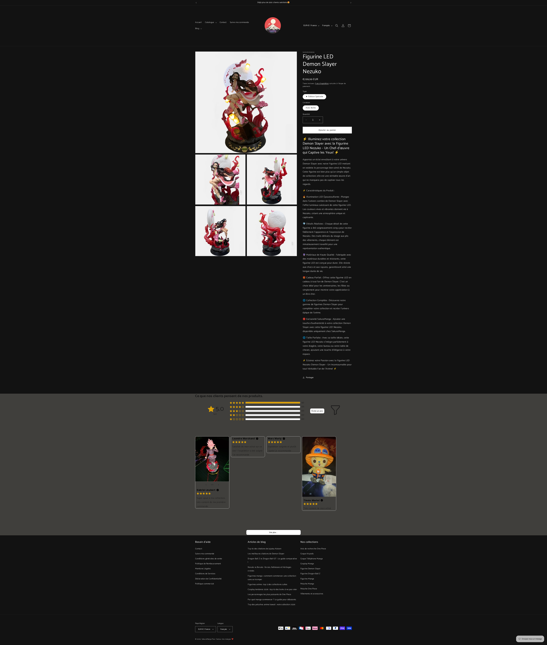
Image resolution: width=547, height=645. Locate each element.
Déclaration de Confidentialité (208, 578)
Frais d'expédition (322, 83)
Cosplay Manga (307, 563)
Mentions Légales (203, 568)
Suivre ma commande (204, 553)
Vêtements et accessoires (311, 593)
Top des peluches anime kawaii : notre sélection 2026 (271, 604)
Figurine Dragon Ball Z (310, 573)
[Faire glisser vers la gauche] (206, 485)
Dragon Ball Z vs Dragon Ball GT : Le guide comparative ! (272, 560)
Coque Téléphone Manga (311, 558)
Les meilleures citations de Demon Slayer (266, 553)
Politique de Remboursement (208, 563)
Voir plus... (273, 532)
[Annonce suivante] (351, 2)
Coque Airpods (307, 553)
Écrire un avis (317, 411)
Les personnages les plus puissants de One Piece (269, 594)
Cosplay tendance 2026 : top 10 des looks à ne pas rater (272, 589)
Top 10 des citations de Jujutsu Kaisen (264, 548)
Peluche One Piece (308, 588)
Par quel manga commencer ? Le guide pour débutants (272, 599)
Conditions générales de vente (208, 558)
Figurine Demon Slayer (310, 568)
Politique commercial (204, 583)
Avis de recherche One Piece (313, 548)
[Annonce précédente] (196, 2)
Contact (198, 548)
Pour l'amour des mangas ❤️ (223, 639)
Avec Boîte (311, 108)
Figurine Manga (307, 578)
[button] (210, 22)
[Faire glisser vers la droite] (218, 485)
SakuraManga (207, 639)
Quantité (306, 114)
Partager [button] (310, 377)
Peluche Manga (307, 583)
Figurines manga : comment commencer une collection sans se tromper (272, 577)
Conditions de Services (205, 573)
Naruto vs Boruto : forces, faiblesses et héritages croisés (269, 569)
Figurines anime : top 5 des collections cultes (267, 584)
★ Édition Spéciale (314, 96)
